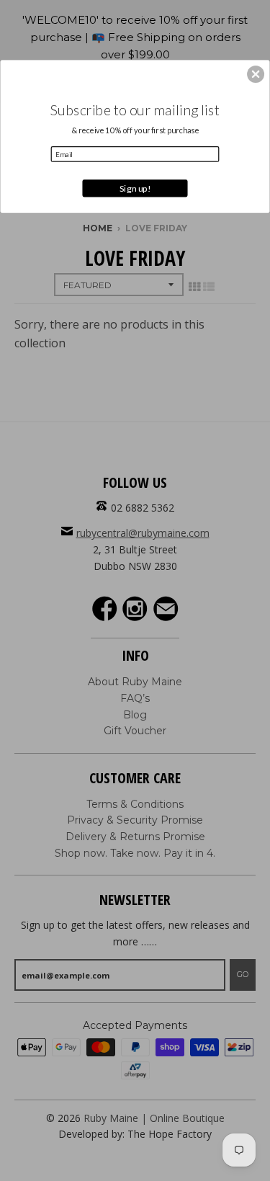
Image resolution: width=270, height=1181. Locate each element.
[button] (255, 73)
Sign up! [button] (135, 187)
